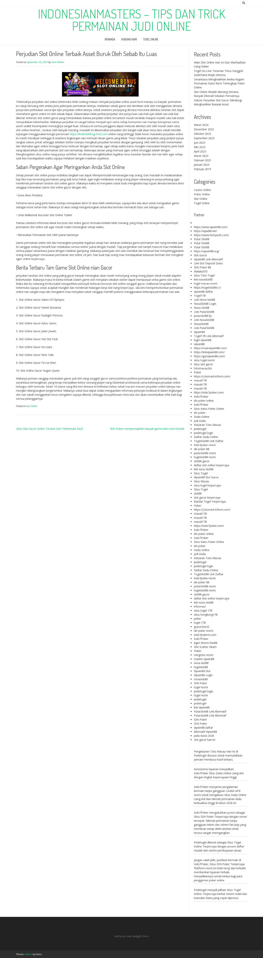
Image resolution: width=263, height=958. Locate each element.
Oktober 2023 (202, 134)
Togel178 (200, 295)
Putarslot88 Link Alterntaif (210, 715)
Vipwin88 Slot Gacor (206, 477)
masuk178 (200, 380)
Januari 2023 (201, 164)
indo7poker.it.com (205, 635)
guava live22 (201, 626)
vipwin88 (199, 344)
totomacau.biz (203, 368)
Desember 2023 (204, 129)
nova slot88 (201, 663)
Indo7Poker (201, 396)
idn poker (199, 412)
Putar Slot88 (201, 239)
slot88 (198, 493)
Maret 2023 (201, 156)
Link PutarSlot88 (204, 312)
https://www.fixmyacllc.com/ (211, 235)
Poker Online (202, 194)
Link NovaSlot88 (204, 320)
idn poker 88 (201, 449)
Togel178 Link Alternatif (209, 336)
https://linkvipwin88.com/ (209, 352)
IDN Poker (200, 683)
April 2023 (200, 151)
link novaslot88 (203, 279)
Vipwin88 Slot (202, 671)
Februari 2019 (202, 169)
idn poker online (204, 400)
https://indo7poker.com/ (209, 392)
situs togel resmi (204, 360)
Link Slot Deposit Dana (208, 263)
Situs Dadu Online (235, 795)
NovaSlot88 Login (205, 303)
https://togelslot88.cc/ (207, 287)
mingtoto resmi (203, 655)
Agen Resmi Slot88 (205, 643)
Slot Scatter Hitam (205, 647)
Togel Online (150, 39)
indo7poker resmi (205, 445)
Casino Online (202, 190)
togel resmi (201, 687)
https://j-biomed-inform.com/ (212, 376)
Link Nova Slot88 (204, 299)
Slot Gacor (200, 255)
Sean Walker (57, 62)
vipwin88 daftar (203, 291)
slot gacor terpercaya (207, 497)
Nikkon (28, 954)
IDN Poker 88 (202, 267)
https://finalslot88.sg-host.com (89, 134)
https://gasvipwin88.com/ (209, 356)
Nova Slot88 (201, 308)
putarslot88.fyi (203, 316)
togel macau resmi (205, 283)
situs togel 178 (203, 610)
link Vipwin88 (202, 707)
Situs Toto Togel (204, 275)
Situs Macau (201, 481)
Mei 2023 (199, 147)
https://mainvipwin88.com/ (210, 348)
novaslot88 (201, 679)
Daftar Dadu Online (206, 437)
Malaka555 (201, 271)
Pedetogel (200, 755)
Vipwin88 (199, 332)
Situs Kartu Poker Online (209, 408)
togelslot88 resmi (205, 457)
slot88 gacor (201, 461)
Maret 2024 (201, 125)
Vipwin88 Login (203, 675)
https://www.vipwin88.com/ (211, 227)
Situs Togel (201, 473)
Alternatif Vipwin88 (205, 731)
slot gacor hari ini (204, 740)
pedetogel (200, 429)
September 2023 (204, 138)
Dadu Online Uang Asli (230, 773)
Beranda (110, 39)
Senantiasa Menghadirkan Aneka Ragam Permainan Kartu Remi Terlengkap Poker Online (219, 83)
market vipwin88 (204, 659)
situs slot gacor (203, 364)
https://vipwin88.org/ (206, 251)
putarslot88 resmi (205, 453)
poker (197, 618)
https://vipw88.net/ (205, 231)
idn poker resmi (203, 631)
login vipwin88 (202, 340)
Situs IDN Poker (220, 864)
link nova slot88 (203, 469)
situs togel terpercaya (207, 485)
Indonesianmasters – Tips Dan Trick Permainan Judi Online (131, 19)
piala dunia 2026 (204, 735)
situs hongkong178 (206, 614)
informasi (200, 606)
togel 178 (200, 622)
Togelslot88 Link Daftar (208, 441)
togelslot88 (201, 667)
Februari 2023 (202, 160)
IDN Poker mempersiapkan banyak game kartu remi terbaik (147, 428)
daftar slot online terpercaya (211, 465)
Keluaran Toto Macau (207, 425)
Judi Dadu (200, 421)
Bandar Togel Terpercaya (210, 501)
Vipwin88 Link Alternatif (208, 259)
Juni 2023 (199, 142)
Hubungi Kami (129, 39)
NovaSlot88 (201, 324)
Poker (197, 372)
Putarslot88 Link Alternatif (210, 711)
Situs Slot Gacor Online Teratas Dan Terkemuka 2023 (49, 428)
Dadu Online (201, 417)
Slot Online (31, 406)
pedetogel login (203, 433)
